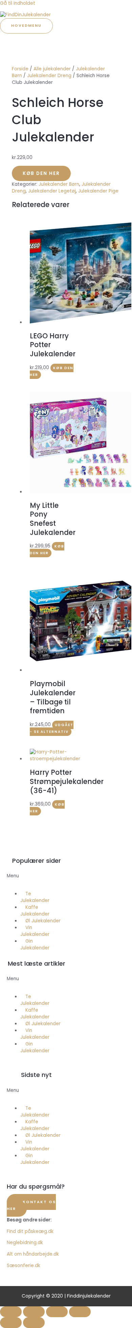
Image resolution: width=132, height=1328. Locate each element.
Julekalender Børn (59, 184)
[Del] (57, 1311)
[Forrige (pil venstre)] (11, 1322)
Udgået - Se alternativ (51, 728)
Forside (20, 69)
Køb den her (41, 173)
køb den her (47, 550)
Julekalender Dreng (49, 75)
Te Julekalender (34, 897)
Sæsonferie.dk (23, 1265)
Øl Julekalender (43, 921)
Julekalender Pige (98, 191)
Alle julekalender (52, 69)
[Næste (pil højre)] (34, 1322)
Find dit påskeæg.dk (30, 1231)
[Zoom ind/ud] (11, 1311)
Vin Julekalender (34, 931)
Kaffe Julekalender (34, 910)
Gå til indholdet (17, 3)
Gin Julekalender (34, 944)
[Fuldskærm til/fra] (34, 1311)
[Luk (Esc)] (80, 1311)
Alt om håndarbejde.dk (33, 1254)
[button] (36, 879)
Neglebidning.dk (25, 1242)
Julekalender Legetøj (52, 191)
